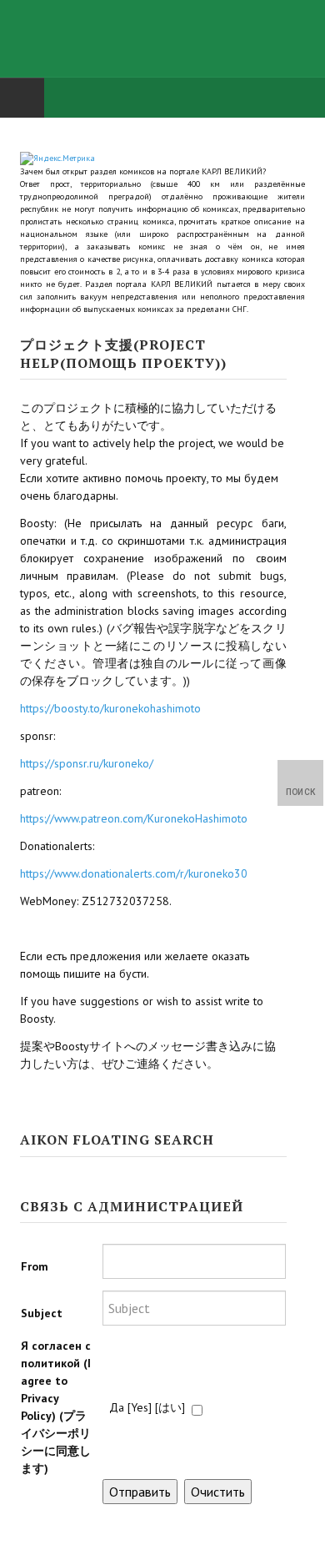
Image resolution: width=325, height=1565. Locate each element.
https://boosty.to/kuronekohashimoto (110, 708)
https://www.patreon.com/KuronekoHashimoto (134, 818)
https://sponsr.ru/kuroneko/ (86, 763)
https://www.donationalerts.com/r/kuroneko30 (134, 873)
